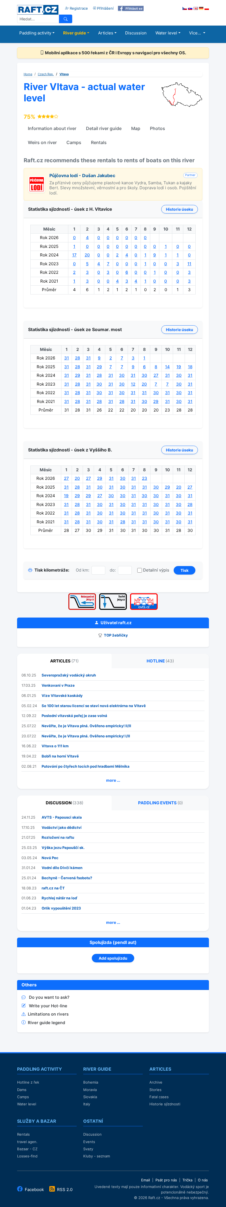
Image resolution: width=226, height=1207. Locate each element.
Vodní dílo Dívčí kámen (62, 867)
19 (178, 366)
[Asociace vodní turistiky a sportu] (144, 595)
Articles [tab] (64, 661)
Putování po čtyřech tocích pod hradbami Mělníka (86, 766)
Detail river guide (104, 128)
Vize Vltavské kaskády (62, 695)
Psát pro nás (166, 1180)
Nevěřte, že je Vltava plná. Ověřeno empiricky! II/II (86, 726)
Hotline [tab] (160, 661)
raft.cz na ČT (53, 888)
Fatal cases (159, 1097)
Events (89, 1142)
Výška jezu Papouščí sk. (63, 847)
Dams (21, 1089)
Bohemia (90, 1082)
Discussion (136, 33)
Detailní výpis (156, 570)
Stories (155, 1089)
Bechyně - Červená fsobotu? (67, 878)
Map (135, 128)
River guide (74, 33)
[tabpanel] (113, 728)
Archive (155, 1082)
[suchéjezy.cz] (113, 595)
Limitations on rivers (48, 1014)
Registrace (78, 8)
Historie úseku (179, 209)
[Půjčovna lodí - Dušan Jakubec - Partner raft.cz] (36, 179)
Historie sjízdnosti (164, 1104)
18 (190, 366)
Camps (73, 142)
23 (144, 478)
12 (133, 384)
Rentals (99, 142)
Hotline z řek (28, 1082)
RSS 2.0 (64, 1189)
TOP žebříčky (115, 635)
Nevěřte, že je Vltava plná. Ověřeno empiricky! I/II (86, 736)
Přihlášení (105, 8)
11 (189, 263)
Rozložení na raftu (58, 837)
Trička (187, 1180)
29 (99, 366)
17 (74, 255)
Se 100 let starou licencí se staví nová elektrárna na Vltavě (94, 705)
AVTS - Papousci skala (62, 817)
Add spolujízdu (113, 958)
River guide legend (46, 1022)
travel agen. (27, 1142)
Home (28, 74)
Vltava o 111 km (55, 746)
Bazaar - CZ (27, 1149)
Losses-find (27, 1156)
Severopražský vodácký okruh (69, 675)
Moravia (90, 1089)
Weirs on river (42, 142)
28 (77, 358)
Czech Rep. (46, 74)
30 (122, 375)
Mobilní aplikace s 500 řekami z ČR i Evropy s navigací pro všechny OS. (115, 52)
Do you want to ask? (49, 997)
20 (87, 255)
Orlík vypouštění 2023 (61, 908)
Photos (157, 128)
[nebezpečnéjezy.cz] (82, 595)
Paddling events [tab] (160, 802)
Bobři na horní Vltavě (60, 756)
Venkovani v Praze (58, 685)
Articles (105, 33)
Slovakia (90, 1097)
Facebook (34, 1189)
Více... (195, 33)
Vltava (64, 74)
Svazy (88, 1149)
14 (167, 366)
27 (156, 375)
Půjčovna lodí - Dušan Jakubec (82, 175)
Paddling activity (35, 33)
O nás (203, 1180)
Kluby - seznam (96, 1156)
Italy (86, 1104)
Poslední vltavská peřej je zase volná (74, 715)
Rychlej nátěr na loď (59, 898)
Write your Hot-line (48, 1005)
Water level (166, 33)
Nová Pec (50, 858)
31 (66, 358)
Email (145, 1180)
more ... (113, 780)
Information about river (52, 128)
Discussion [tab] (64, 802)
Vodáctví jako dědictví (62, 827)
